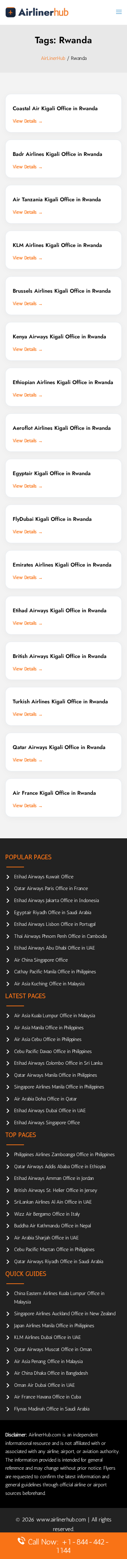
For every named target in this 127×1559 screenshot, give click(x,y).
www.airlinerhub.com (62, 1519)
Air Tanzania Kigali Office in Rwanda (57, 199)
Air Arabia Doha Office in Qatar (45, 1099)
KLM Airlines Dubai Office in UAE (47, 1337)
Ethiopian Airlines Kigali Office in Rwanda (63, 382)
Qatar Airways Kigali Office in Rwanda (59, 747)
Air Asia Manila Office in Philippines (49, 1028)
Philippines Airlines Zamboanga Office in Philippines (64, 1155)
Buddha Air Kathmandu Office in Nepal (52, 1226)
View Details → (28, 121)
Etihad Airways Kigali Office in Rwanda (60, 610)
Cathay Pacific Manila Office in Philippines (55, 972)
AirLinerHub (53, 58)
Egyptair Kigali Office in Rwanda (52, 473)
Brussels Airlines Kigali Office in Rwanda (62, 291)
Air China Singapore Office (41, 960)
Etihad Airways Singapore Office (47, 1123)
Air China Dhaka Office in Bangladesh (51, 1373)
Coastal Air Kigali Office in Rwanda (55, 108)
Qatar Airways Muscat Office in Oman (53, 1349)
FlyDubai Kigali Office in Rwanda (52, 519)
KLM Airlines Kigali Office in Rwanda (57, 245)
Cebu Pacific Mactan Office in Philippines (54, 1249)
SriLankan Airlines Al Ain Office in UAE (53, 1202)
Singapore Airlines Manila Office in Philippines (59, 1087)
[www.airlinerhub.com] (36, 12)
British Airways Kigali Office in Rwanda (60, 656)
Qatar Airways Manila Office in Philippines (55, 1075)
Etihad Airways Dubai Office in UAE (50, 1111)
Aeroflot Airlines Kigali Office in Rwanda (62, 428)
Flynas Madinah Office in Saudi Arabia (51, 1409)
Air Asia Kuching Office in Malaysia (49, 984)
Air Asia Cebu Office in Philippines (47, 1039)
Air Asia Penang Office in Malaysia (48, 1361)
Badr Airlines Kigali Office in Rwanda (57, 154)
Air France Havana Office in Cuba (47, 1397)
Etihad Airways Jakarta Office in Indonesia (56, 900)
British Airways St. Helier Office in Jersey (55, 1190)
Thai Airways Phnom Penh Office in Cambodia (60, 936)
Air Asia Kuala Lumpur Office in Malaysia (54, 1016)
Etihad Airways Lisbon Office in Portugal (54, 924)
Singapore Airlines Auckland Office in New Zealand (64, 1314)
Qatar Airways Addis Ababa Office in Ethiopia (59, 1167)
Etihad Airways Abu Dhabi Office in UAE (54, 948)
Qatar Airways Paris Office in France (51, 888)
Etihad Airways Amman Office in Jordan (54, 1178)
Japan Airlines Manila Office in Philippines (54, 1326)
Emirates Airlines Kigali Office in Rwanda (62, 565)
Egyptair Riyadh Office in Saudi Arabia (52, 913)
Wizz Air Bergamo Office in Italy (47, 1214)
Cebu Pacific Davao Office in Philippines (53, 1051)
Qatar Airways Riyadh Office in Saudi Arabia (58, 1262)
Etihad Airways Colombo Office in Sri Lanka (58, 1063)
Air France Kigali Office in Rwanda (54, 793)
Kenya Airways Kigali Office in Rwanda (59, 336)
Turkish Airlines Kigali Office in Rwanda (60, 701)
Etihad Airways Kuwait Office (43, 877)
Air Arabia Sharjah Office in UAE (46, 1238)
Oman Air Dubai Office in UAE (44, 1385)
